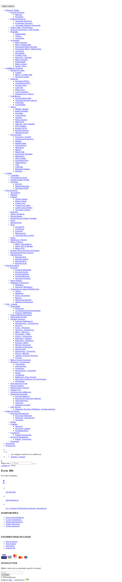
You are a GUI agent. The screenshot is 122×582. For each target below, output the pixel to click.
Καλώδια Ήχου (16, 255)
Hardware (14, 79)
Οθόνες (18, 291)
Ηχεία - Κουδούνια (22, 296)
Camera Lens (20, 203)
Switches (18, 118)
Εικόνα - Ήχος (20, 66)
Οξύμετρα (19, 403)
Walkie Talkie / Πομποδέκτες (21, 27)
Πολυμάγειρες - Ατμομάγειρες (26, 323)
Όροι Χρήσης (11, 544)
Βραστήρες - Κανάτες (23, 338)
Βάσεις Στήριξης (21, 60)
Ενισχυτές (19, 231)
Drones (13, 422)
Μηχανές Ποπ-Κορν (23, 345)
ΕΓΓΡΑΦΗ (5, 575)
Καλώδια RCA (21, 261)
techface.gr (5, 466)
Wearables (14, 32)
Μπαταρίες (19, 285)
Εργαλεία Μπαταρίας (23, 270)
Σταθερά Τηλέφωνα (17, 19)
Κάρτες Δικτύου (21, 120)
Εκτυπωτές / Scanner (23, 137)
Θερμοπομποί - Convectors (25, 371)
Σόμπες (18, 373)
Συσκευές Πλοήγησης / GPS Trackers (24, 30)
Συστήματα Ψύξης (22, 81)
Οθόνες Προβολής (17, 214)
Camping (13, 424)
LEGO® (18, 184)
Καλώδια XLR (21, 263)
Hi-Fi (12, 225)
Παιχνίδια (14, 182)
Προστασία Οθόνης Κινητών (26, 47)
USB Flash (19, 103)
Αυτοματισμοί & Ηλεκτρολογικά (27, 311)
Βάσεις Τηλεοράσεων (23, 244)
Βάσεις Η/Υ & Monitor (24, 246)
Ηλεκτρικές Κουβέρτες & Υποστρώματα (30, 379)
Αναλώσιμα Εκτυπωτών (24, 139)
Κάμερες (18, 298)
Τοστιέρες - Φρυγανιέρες (24, 330)
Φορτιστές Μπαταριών (23, 287)
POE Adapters (20, 126)
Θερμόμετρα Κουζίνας (24, 347)
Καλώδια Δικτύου (22, 130)
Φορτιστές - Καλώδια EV (25, 418)
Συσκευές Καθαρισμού (24, 321)
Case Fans (19, 87)
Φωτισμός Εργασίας (23, 278)
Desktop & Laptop (17, 70)
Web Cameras (20, 158)
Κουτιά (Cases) (21, 85)
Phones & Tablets (12, 10)
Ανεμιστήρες (20, 364)
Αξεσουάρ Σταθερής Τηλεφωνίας (28, 25)
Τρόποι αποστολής (13, 524)
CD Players (19, 229)
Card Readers (20, 105)
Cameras (13, 197)
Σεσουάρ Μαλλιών (22, 396)
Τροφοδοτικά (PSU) (23, 83)
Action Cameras (21, 199)
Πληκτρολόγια (20, 145)
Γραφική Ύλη (15, 390)
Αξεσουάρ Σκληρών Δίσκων (26, 100)
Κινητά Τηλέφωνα (17, 12)
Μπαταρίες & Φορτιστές (19, 283)
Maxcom (18, 15)
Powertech (19, 17)
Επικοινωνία (10, 446)
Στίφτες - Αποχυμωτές (23, 336)
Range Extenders (21, 111)
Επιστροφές (10, 546)
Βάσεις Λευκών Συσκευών (20, 360)
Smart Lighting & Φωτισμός (21, 315)
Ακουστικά (19, 51)
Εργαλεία (14, 268)
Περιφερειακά (15, 135)
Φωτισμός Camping (22, 428)
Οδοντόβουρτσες (21, 401)
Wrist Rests (19, 148)
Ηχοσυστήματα (16, 216)
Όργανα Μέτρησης (22, 276)
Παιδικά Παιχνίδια (22, 186)
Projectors (14, 212)
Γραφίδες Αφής (21, 55)
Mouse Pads (19, 152)
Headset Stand (20, 143)
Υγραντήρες (19, 368)
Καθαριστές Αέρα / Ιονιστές (25, 377)
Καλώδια (18, 171)
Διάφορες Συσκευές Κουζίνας (26, 356)
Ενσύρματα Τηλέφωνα (23, 23)
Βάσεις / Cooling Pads (23, 75)
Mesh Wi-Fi (19, 122)
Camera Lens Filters (22, 205)
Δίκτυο (13, 107)
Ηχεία (12, 220)
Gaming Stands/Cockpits (19, 180)
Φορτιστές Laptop (22, 77)
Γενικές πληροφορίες (14, 520)
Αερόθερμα (19, 375)
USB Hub (19, 167)
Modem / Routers (21, 109)
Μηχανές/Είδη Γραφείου (19, 388)
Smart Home (15, 306)
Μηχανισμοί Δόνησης (23, 300)
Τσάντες (18, 36)
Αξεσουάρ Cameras (22, 210)
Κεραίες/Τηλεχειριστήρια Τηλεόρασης (25, 250)
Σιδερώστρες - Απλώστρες (25, 351)
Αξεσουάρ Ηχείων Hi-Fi (24, 235)
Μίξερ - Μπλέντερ (22, 332)
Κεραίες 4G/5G (21, 128)
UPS (17, 165)
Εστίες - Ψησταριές (22, 328)
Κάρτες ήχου (20, 90)
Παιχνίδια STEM (21, 188)
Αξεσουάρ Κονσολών (18, 178)
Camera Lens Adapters (23, 208)
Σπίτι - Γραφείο (11, 304)
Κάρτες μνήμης (21, 64)
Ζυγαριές (18, 358)
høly (10, 580)
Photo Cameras (21, 201)
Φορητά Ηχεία (15, 223)
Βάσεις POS (20, 248)
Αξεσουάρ (19, 420)
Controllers (14, 175)
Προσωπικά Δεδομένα (14, 522)
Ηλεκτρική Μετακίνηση (19, 413)
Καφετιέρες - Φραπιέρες (24, 341)
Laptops (18, 72)
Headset (18, 141)
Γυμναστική (15, 433)
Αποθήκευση (15, 96)
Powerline (19, 113)
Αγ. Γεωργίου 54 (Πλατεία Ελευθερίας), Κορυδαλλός (26, 508)
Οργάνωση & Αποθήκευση (20, 392)
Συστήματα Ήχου (21, 160)
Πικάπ (12, 238)
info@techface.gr (12, 500)
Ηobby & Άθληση (13, 411)
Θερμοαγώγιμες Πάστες (24, 94)
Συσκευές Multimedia (23, 313)
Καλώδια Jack (20, 257)
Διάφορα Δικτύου (21, 133)
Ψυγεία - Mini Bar (22, 353)
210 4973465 (11, 492)
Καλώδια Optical (21, 259)
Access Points (20, 115)
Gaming (9, 173)
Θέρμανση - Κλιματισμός (20, 362)
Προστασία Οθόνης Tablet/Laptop (28, 49)
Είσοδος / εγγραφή (17, 457)
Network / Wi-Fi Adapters (25, 124)
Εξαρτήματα (19, 381)
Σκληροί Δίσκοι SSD (23, 98)
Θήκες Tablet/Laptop (23, 45)
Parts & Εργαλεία (12, 265)
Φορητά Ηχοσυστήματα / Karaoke (23, 218)
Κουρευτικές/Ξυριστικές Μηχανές (28, 398)
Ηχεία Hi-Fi (19, 227)
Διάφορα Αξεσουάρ (22, 405)
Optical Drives (20, 163)
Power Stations (16, 281)
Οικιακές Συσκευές (17, 319)
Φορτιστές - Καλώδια (23, 57)
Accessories (19, 38)
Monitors (13, 195)
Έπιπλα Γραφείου (17, 386)
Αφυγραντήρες (20, 366)
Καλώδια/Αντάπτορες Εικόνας (21, 253)
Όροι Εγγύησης (12, 542)
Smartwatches (20, 34)
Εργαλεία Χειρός (21, 272)
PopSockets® (20, 62)
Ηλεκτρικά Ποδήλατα (23, 416)
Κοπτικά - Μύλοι (21, 343)
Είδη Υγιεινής (15, 407)
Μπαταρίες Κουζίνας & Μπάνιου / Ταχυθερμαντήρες (35, 409)
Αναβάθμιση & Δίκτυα (14, 68)
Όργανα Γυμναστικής (23, 435)
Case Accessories (21, 92)
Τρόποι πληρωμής (13, 526)
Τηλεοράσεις (15, 193)
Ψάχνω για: (5, 463)
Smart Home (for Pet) (18, 317)
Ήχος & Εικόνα (12, 190)
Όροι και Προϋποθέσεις (15, 517)
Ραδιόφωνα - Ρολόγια (18, 240)
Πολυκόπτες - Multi (22, 334)
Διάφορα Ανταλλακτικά (24, 302)
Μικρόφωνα (19, 156)
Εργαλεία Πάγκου (22, 274)
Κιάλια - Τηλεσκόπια (23, 439)
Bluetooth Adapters (22, 169)
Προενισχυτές (20, 233)
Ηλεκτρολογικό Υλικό (19, 383)
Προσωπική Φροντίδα (18, 394)
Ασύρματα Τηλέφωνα (23, 21)
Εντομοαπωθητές (21, 431)
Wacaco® (19, 426)
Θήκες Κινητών (21, 42)
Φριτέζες (18, 326)
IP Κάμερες (19, 308)
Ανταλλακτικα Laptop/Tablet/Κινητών (24, 289)
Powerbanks (20, 53)
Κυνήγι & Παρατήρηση (19, 437)
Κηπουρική (14, 441)
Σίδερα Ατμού (20, 349)
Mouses (18, 150)
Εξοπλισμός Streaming (23, 154)
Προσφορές (10, 443)
